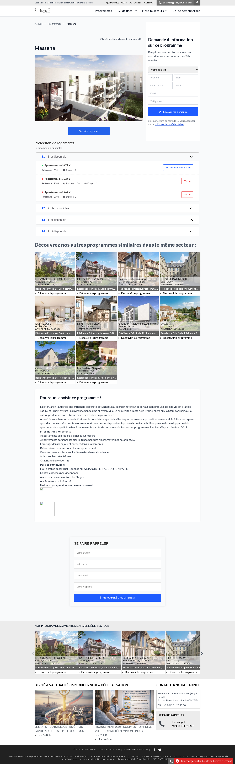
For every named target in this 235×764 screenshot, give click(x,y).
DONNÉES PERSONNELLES (135, 749)
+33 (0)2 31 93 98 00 (175, 705)
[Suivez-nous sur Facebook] (197, 3)
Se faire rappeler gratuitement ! (177, 2)
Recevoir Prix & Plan (180, 167)
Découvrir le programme (51, 293)
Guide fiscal (125, 11)
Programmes (103, 11)
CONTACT (149, 2)
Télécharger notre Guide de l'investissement (206, 760)
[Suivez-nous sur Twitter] (160, 750)
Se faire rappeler (89, 131)
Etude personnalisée (186, 11)
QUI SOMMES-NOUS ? (116, 2)
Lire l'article (44, 735)
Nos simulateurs (153, 11)
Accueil (38, 23)
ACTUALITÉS (135, 2)
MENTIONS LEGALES (110, 749)
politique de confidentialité (169, 124)
